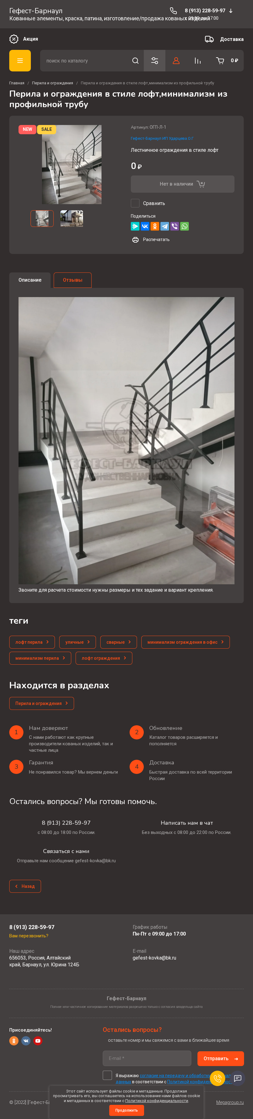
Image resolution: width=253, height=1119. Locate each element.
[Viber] (174, 226)
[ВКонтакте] (145, 226)
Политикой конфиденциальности (201, 1081)
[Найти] (135, 60)
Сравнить (154, 203)
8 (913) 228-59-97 (205, 11)
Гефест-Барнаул (36, 11)
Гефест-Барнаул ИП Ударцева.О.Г (162, 138)
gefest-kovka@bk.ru (154, 958)
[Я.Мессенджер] (135, 226)
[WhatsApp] (184, 226)
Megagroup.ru (230, 1102)
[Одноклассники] (155, 226)
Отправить (216, 1058)
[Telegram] (164, 226)
